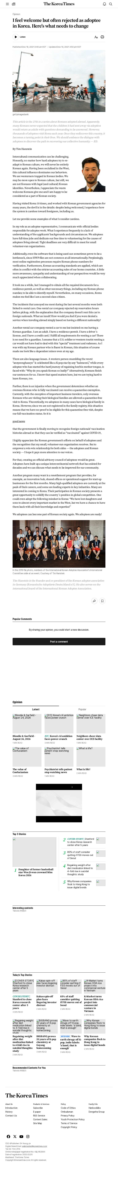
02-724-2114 (14, 1149)
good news (19, 421)
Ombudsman (67, 1112)
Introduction (11, 1108)
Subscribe (38, 1108)
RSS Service (39, 1115)
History (8, 1112)
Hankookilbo (95, 1108)
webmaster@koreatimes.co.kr (34, 1146)
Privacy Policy (67, 1115)
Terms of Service (69, 1123)
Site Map (37, 1123)
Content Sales (40, 1119)
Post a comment (59, 641)
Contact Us (11, 1115)
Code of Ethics (68, 1108)
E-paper (37, 1112)
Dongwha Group (97, 1112)
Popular (82, 709)
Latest (35, 709)
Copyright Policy (69, 1127)
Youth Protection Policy (73, 1119)
